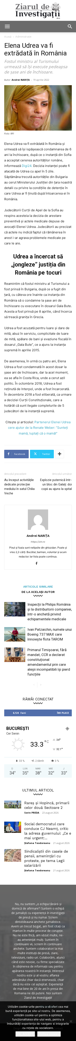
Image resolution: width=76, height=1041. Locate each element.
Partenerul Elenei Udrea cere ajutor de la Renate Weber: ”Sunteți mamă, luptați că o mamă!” (39, 427)
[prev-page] (34, 685)
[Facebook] (38, 563)
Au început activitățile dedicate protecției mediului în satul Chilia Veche (19, 486)
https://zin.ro (38, 541)
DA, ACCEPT (25, 1034)
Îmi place (63, 712)
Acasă (7, 36)
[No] (71, 1021)
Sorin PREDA (31, 812)
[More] (59, 454)
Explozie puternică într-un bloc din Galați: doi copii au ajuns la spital (56, 484)
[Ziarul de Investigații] (38, 10)
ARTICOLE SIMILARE (38, 586)
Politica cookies (49, 1034)
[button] (7, 26)
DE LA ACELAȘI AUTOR (38, 591)
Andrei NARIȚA (21, 79)
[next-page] (40, 685)
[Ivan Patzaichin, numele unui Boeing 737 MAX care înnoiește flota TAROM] (14, 634)
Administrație (23, 36)
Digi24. (27, 166)
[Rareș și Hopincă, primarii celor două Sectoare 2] (12, 804)
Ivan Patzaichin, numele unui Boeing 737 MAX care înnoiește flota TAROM (49, 634)
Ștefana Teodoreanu (37, 843)
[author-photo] (38, 530)
